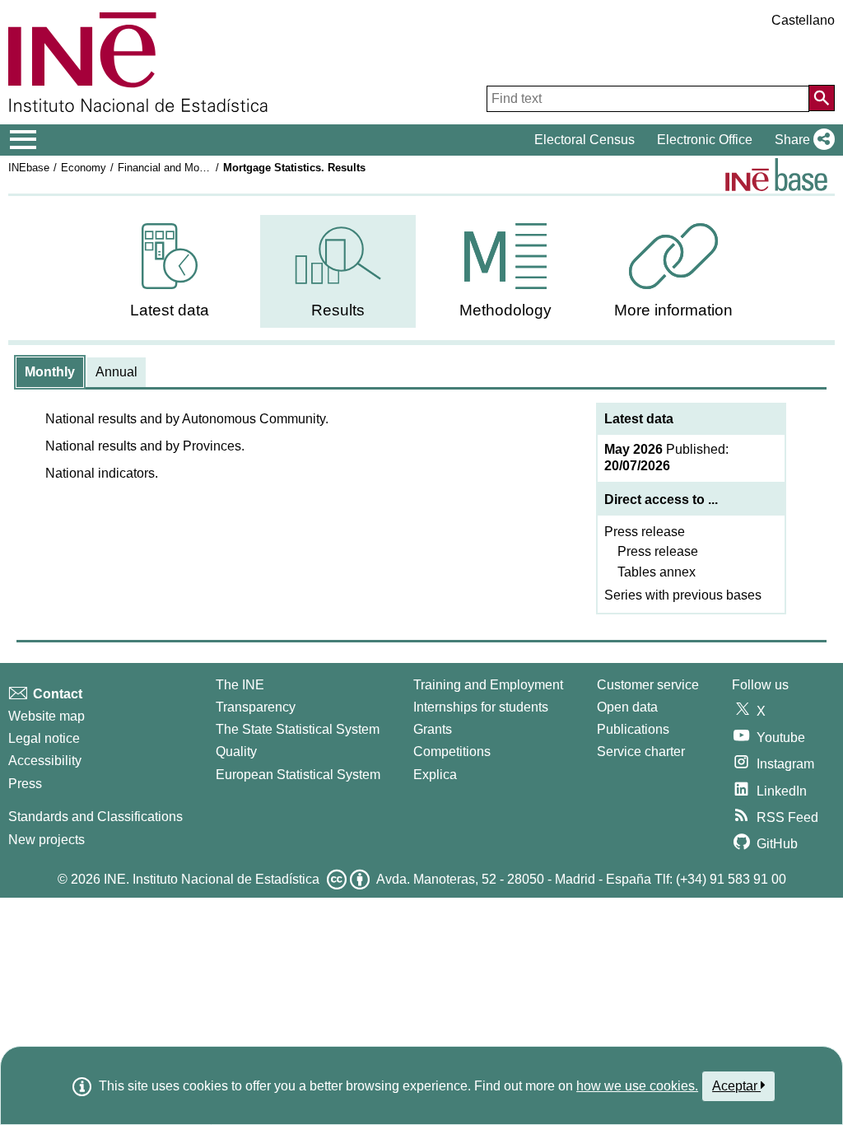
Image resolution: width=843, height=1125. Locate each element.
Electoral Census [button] (584, 140)
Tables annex (656, 572)
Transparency (256, 707)
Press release (644, 532)
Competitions (452, 752)
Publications (633, 729)
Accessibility (45, 761)
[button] (801, 140)
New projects (46, 840)
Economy (83, 167)
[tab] (49, 372)
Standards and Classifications (95, 817)
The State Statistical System (298, 729)
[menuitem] (170, 271)
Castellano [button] (803, 20)
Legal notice (44, 738)
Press (25, 784)
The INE (240, 685)
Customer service (648, 685)
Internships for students (480, 707)
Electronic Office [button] (704, 140)
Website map (46, 716)
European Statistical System (298, 775)
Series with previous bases (682, 595)
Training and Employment (488, 685)
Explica (435, 775)
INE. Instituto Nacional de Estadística (211, 879)
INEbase (28, 167)
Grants (432, 729)
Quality (236, 752)
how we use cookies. (637, 1086)
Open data (627, 707)
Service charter (641, 752)
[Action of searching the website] (821, 98)
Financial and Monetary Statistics (197, 167)
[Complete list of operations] (776, 175)
